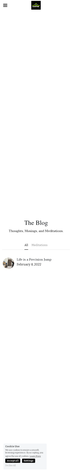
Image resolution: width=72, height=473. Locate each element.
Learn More (35, 456)
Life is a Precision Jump (34, 259)
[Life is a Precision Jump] (8, 263)
